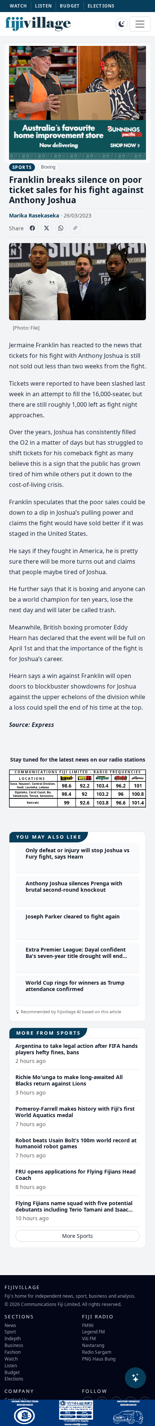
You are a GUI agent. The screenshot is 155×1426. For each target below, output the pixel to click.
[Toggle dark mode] (121, 24)
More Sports (77, 1235)
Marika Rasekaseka (34, 215)
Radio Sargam (96, 1352)
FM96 (88, 1325)
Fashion (13, 1352)
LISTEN (43, 6)
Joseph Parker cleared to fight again (73, 916)
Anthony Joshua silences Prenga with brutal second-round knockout (74, 886)
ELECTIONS (101, 6)
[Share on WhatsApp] (61, 228)
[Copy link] (75, 228)
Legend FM (93, 1332)
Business (14, 1345)
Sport (10, 1332)
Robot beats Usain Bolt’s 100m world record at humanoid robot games (76, 1143)
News (10, 1325)
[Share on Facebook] (32, 228)
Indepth (13, 1338)
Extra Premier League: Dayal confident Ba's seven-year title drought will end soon (76, 956)
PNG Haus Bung (98, 1359)
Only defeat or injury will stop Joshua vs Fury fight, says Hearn (77, 853)
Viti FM (89, 1338)
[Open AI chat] (135, 1377)
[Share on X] (46, 228)
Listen (11, 1365)
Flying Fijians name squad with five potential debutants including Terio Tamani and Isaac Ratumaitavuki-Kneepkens (73, 1209)
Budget (12, 1372)
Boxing (48, 167)
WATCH (18, 6)
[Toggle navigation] (139, 24)
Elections (14, 1379)
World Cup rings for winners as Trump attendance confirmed (75, 986)
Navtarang (93, 1345)
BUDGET (70, 6)
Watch (11, 1359)
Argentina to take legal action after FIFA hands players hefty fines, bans (76, 1049)
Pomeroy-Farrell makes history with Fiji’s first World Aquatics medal (75, 1112)
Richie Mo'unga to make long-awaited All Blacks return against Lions (69, 1080)
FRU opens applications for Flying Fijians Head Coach (75, 1174)
